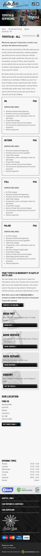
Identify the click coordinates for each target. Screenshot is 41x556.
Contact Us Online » (11, 305)
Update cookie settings (9, 547)
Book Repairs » (10, 365)
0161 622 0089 (26, 295)
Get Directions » (10, 424)
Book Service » (10, 346)
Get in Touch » (10, 386)
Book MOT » (8, 325)
